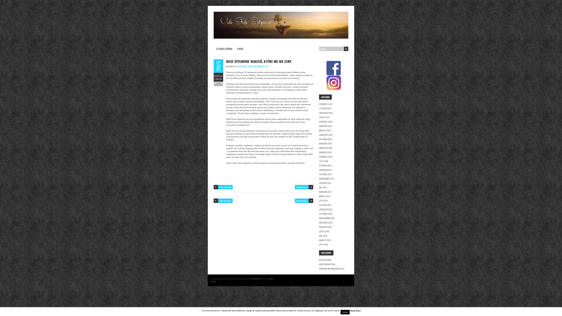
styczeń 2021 (325, 108)
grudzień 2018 (325, 148)
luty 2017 (323, 200)
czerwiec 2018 (325, 156)
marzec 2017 (324, 196)
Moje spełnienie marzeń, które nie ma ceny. (259, 61)
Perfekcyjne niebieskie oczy (258, 66)
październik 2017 (326, 178)
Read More (355, 310)
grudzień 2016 (325, 209)
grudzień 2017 (325, 169)
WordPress (254, 279)
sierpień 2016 (325, 227)
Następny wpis (301, 187)
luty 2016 (323, 244)
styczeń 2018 (325, 165)
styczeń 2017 (325, 205)
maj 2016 (323, 235)
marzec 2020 (325, 130)
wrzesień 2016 (325, 222)
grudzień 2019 (325, 134)
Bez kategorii (241, 66)
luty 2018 (323, 161)
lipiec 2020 (324, 117)
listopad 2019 (325, 139)
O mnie (240, 49)
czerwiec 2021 (325, 104)
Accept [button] (345, 312)
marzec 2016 (325, 240)
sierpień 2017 (325, 183)
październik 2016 (326, 218)
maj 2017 (323, 187)
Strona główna (224, 49)
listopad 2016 (325, 213)
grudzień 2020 (326, 112)
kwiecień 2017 (325, 191)
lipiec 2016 (324, 231)
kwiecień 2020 (325, 126)
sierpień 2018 (325, 152)
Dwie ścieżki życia (327, 264)
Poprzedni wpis (225, 187)
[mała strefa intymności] (281, 13)
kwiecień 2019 (325, 143)
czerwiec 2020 (326, 121)
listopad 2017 (325, 174)
